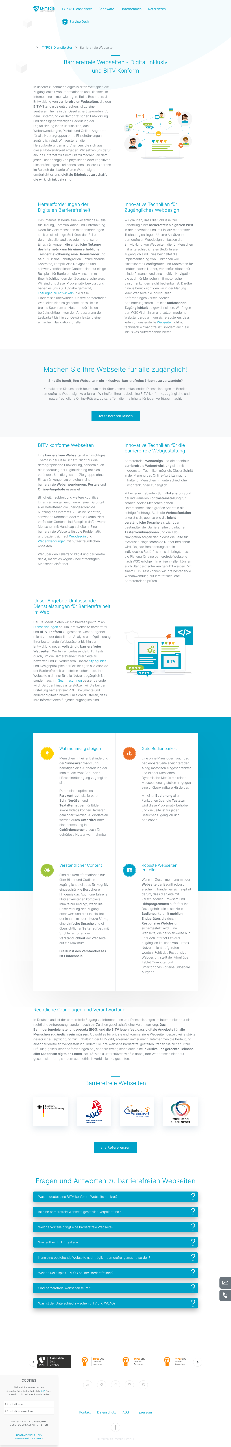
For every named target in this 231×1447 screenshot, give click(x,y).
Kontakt (85, 1412)
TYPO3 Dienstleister (76, 9)
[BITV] (143, 1384)
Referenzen (157, 9)
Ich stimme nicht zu (21, 1411)
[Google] (129, 1384)
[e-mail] (87, 1384)
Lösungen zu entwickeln (56, 293)
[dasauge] (101, 1384)
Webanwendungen (52, 541)
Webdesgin (77, 536)
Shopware (106, 9)
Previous (33, 1362)
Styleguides (97, 661)
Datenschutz (106, 1412)
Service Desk (79, 21)
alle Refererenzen (115, 1147)
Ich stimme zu (17, 1404)
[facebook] (115, 1384)
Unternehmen (131, 9)
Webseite (164, 322)
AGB (126, 1412)
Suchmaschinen (70, 680)
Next (197, 1362)
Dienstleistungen (45, 627)
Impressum (144, 1412)
